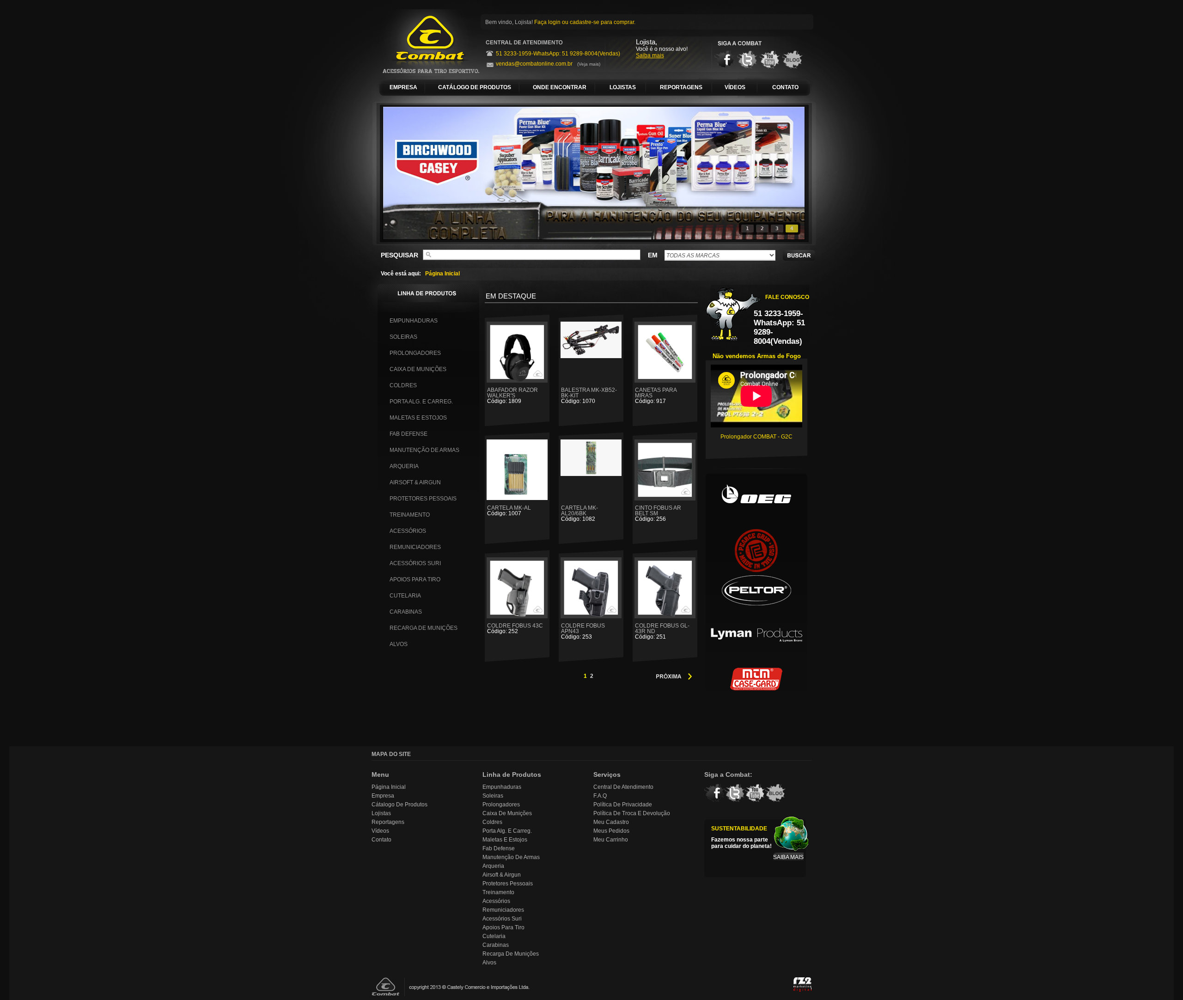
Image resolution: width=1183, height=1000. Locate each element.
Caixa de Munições (418, 369)
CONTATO (785, 87)
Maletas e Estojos (418, 418)
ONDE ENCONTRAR (559, 87)
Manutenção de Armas (424, 450)
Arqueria (404, 466)
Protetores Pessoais (423, 498)
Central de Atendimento (623, 787)
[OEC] (756, 501)
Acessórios (408, 531)
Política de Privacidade (622, 804)
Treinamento (410, 515)
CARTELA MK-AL (509, 510)
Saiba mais (650, 55)
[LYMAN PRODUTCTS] (756, 640)
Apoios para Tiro (415, 579)
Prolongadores (415, 353)
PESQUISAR (399, 255)
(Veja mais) (588, 64)
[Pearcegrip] (756, 547)
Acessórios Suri (415, 563)
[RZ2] (802, 985)
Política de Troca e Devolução (631, 813)
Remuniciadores (415, 547)
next (778, 171)
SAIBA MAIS (788, 857)
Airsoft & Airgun (415, 482)
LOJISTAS (623, 87)
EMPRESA (403, 87)
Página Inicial (442, 273)
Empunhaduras (414, 320)
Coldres (403, 385)
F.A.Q (600, 796)
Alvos (399, 644)
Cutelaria (405, 595)
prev (409, 171)
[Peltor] (756, 593)
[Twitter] (747, 59)
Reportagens (388, 822)
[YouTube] (770, 59)
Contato (381, 839)
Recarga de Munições (423, 628)
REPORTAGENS (681, 87)
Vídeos (380, 831)
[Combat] (426, 42)
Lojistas (381, 813)
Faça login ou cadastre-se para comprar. (584, 22)
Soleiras (403, 337)
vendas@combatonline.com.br (534, 64)
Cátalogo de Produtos (399, 804)
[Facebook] (724, 59)
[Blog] (792, 59)
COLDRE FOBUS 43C (515, 628)
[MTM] (756, 686)
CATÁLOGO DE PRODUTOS (474, 87)
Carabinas (406, 612)
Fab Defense (408, 434)
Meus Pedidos (611, 831)
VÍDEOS (735, 87)
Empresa (383, 796)
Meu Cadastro (611, 822)
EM (653, 255)
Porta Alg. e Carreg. (421, 401)
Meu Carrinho (610, 839)
